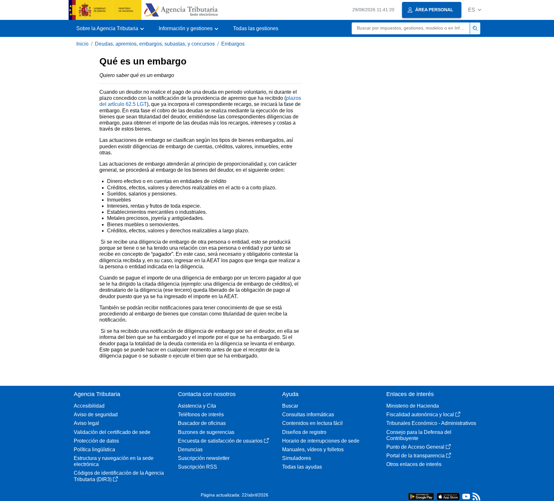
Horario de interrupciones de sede (320, 441)
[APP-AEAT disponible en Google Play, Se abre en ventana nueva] (421, 496)
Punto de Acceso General (415, 447)
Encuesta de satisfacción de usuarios (220, 441)
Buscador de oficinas (202, 423)
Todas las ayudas (302, 467)
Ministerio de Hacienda (412, 406)
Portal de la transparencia (415, 455)
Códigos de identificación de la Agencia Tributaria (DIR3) (119, 476)
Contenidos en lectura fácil (312, 423)
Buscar (290, 406)
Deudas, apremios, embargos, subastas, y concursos (155, 44)
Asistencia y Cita (197, 406)
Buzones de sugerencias (206, 432)
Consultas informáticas (308, 414)
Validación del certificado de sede (112, 432)
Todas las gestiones (255, 28)
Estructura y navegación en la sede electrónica (114, 461)
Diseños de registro (304, 432)
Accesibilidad (89, 406)
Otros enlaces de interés (413, 464)
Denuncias (190, 449)
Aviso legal (86, 423)
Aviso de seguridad (96, 414)
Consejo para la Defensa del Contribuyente (418, 435)
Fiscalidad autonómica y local (420, 414)
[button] (474, 10)
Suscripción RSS (197, 467)
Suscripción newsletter (204, 458)
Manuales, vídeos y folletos (313, 449)
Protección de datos (96, 441)
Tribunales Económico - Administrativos (431, 423)
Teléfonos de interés (201, 414)
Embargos (233, 44)
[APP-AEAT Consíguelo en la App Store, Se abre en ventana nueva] (448, 496)
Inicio (82, 44)
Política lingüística (94, 449)
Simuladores (296, 458)
